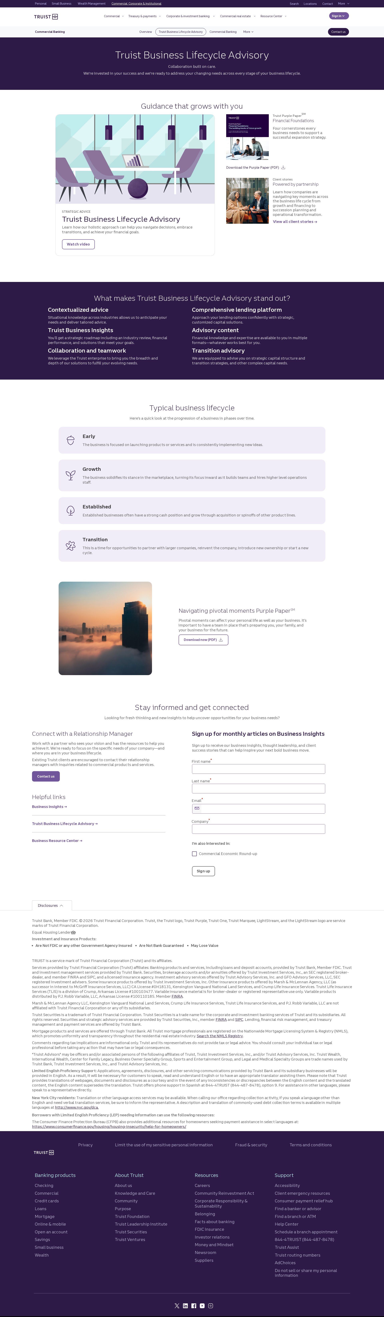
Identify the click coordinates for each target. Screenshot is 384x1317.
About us (123, 1185)
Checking (44, 1185)
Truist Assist (287, 1247)
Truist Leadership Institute (141, 1224)
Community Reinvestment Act (224, 1193)
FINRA (177, 996)
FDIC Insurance (209, 1229)
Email (197, 800)
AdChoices (285, 1262)
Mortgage (45, 1216)
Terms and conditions (311, 1144)
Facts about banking (215, 1221)
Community (126, 1200)
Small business (49, 1247)
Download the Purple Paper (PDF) (256, 166)
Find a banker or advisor (298, 1208)
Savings (42, 1239)
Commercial (46, 1193)
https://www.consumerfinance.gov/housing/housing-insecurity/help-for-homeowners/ (109, 1126)
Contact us (340, 32)
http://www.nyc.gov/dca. (77, 1107)
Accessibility (287, 1185)
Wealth (42, 1255)
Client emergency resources (302, 1193)
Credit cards (47, 1200)
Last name (201, 781)
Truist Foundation (132, 1216)
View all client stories (293, 221)
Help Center (287, 1224)
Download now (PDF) (206, 640)
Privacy (85, 1144)
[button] (113, 17)
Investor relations (212, 1237)
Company (201, 821)
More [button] (250, 32)
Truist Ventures (130, 1239)
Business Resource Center (55, 840)
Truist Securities (131, 1231)
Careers (202, 1185)
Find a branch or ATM (295, 1216)
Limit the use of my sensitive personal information (164, 1144)
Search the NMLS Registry (220, 1036)
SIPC (239, 1019)
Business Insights (47, 806)
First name (202, 761)
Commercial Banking (225, 32)
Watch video (78, 244)
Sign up (203, 871)
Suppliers (204, 1260)
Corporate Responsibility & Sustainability (221, 1203)
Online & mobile (50, 1224)
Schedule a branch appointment (306, 1231)
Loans (40, 1208)
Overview (147, 32)
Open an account (51, 1231)
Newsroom (205, 1252)
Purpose (123, 1208)
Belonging (205, 1213)
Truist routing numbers (297, 1255)
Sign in (340, 16)
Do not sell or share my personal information (306, 1273)
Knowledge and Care (135, 1193)
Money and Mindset (214, 1244)
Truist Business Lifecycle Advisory (182, 32)
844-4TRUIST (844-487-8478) (304, 1239)
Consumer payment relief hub (304, 1200)
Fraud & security (251, 1144)
